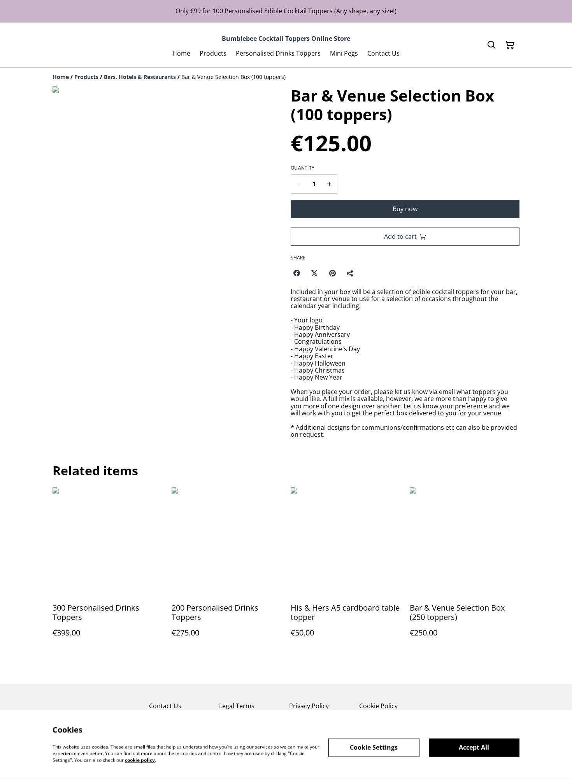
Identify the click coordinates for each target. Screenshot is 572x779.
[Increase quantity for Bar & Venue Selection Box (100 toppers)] (329, 184)
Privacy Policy (309, 706)
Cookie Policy (378, 706)
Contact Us (165, 706)
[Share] (350, 273)
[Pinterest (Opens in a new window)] (332, 273)
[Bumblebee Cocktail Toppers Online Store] (82, 45)
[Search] (491, 45)
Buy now (405, 209)
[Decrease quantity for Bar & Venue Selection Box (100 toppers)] (299, 184)
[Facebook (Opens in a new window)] (296, 273)
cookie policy (140, 759)
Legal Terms (236, 706)
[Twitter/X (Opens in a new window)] (314, 273)
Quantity (302, 168)
